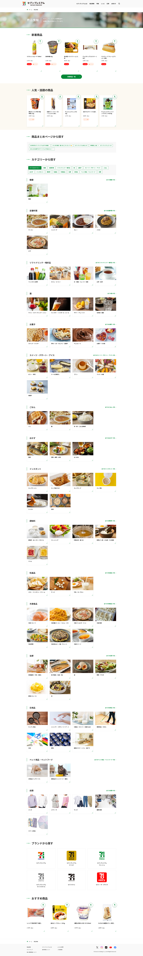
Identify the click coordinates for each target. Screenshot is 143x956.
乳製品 (55, 172)
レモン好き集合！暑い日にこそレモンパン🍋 (62, 145)
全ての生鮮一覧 (110, 656)
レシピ (102, 3)
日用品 (76, 172)
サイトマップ (30, 949)
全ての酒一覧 (111, 293)
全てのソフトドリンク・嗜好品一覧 (105, 262)
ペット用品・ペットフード (88, 172)
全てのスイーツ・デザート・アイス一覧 (104, 355)
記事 (108, 3)
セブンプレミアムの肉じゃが (81, 145)
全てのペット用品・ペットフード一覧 (104, 760)
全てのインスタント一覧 (108, 469)
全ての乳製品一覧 (110, 573)
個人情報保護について (31, 952)
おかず (31, 172)
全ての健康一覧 (110, 180)
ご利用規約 (60, 949)
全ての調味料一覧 (110, 521)
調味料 (48, 172)
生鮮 (70, 172)
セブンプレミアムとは (81, 3)
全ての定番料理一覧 (109, 210)
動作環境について (46, 949)
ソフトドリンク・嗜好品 (63, 168)
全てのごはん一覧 (110, 407)
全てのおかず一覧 (110, 438)
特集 (98, 3)
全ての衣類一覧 (110, 790)
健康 (44, 168)
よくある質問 (60, 947)
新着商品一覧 (71, 77)
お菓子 (80, 168)
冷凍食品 (63, 172)
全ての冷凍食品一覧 (109, 604)
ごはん (105, 168)
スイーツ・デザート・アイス (92, 168)
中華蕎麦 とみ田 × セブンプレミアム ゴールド (101, 145)
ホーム (30, 9)
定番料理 (51, 168)
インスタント (40, 172)
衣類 (100, 172)
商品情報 (92, 3)
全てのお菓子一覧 (110, 324)
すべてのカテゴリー (35, 168)
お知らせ (113, 3)
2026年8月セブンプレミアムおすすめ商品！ (39, 145)
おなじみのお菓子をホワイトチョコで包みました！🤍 (42, 149)
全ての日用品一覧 (110, 708)
